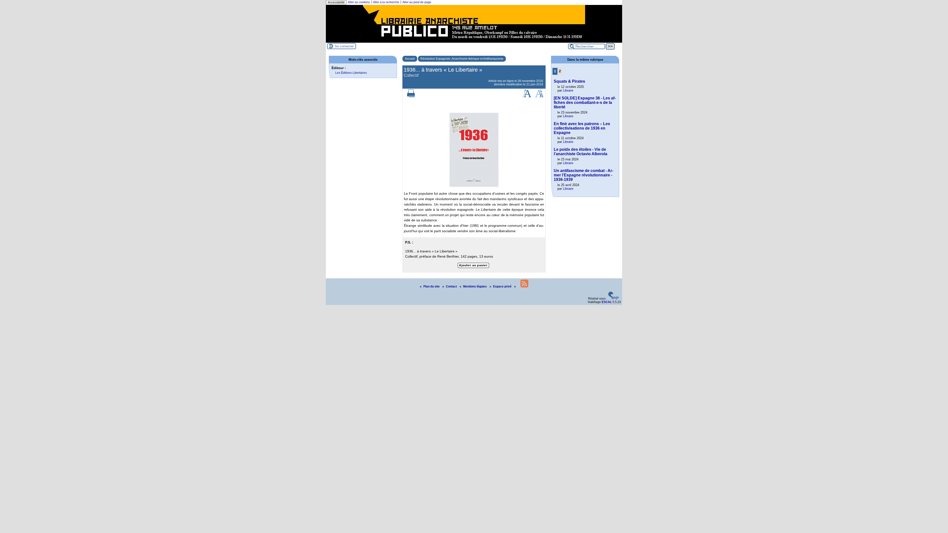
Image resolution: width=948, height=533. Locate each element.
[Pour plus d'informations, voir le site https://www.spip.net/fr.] (613, 298)
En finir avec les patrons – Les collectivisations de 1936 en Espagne (582, 128)
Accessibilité (336, 2)
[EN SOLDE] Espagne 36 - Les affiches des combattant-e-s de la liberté (585, 102)
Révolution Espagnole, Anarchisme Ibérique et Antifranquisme (461, 58)
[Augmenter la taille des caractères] (526, 96)
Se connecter (344, 46)
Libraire (568, 90)
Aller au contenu (359, 2)
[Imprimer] (411, 96)
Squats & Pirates (569, 81)
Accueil (410, 58)
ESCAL (607, 302)
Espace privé (502, 286)
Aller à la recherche (386, 2)
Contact (452, 286)
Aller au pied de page (416, 2)
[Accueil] (474, 41)
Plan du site (431, 286)
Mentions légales (475, 286)
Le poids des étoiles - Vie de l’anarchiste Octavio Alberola (580, 151)
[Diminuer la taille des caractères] (539, 96)
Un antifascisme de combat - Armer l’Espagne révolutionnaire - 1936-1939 (583, 175)
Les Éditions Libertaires (351, 73)
